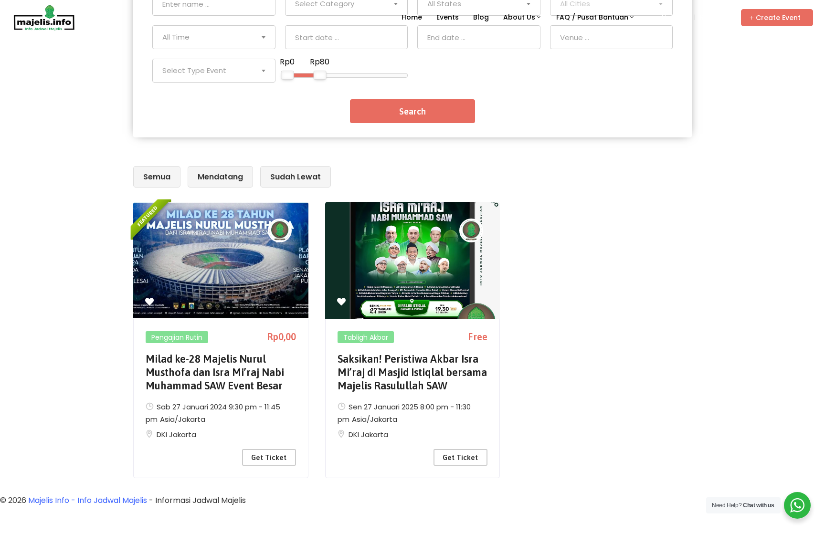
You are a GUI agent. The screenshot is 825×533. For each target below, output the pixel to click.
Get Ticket (268, 457)
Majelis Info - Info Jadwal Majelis (87, 500)
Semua (156, 176)
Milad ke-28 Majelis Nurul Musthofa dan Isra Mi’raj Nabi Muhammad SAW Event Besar (215, 372)
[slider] (287, 75)
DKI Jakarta (176, 434)
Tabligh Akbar (365, 337)
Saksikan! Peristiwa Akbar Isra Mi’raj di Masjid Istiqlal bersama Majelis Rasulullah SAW (412, 372)
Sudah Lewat (295, 176)
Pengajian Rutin (176, 337)
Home (412, 17)
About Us (519, 17)
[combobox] (213, 37)
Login (680, 17)
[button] (777, 17)
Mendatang (220, 176)
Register (713, 17)
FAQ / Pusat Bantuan (592, 17)
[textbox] (214, 37)
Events (447, 17)
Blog (481, 17)
